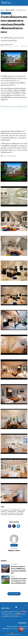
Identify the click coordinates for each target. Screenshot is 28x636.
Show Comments (14, 593)
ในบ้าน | (6, 2)
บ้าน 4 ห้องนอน (11, 510)
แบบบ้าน (10, 513)
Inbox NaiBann (22, 626)
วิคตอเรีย (3, 513)
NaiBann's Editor (8, 44)
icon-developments (10, 156)
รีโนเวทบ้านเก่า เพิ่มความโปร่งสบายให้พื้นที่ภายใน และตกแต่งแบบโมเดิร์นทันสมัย (18, 569)
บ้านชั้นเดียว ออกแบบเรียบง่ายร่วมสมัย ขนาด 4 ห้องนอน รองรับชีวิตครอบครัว (18, 581)
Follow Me (14, 545)
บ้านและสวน (21, 510)
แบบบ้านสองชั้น (18, 513)
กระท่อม (3, 510)
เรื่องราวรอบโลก (9, 10)
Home (2, 10)
